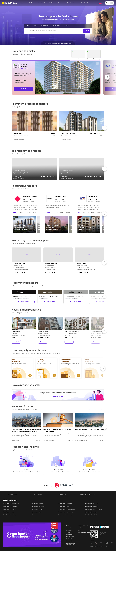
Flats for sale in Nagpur (37, 509)
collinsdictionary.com (84, 532)
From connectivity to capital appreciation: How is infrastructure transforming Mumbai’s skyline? (26, 430)
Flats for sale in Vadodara (37, 515)
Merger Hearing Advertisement (70, 544)
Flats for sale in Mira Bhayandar (93, 509)
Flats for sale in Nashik (91, 515)
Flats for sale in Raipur (64, 506)
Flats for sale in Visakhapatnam (66, 509)
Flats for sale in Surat (36, 512)
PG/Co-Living (57, 25)
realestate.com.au (83, 525)
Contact (23, 89)
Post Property (96, 3)
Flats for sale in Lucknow (9, 509)
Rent (35, 25)
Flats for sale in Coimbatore (38, 506)
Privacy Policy (70, 536)
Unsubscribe (69, 541)
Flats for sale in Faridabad (10, 515)
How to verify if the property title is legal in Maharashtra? (57, 430)
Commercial (44, 25)
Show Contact (24, 301)
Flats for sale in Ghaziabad (10, 506)
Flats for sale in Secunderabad (66, 512)
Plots (67, 25)
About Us (68, 528)
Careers (68, 525)
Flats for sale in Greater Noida (11, 503)
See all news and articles (96, 409)
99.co (79, 530)
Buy (28, 25)
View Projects (24, 68)
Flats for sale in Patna (91, 512)
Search (87, 31)
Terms (68, 532)
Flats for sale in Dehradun (65, 503)
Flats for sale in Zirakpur (91, 503)
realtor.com (81, 528)
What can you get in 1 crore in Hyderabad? (89, 429)
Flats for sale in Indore (9, 512)
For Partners (69, 530)
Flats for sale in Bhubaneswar (66, 515)
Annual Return (70, 534)
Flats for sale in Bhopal (91, 506)
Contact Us (69, 538)
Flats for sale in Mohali (37, 503)
